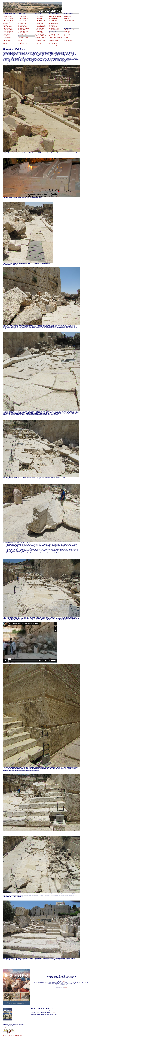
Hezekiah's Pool (67, 39)
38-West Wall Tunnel (40, 25)
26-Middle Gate (21, 32)
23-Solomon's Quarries (23, 28)
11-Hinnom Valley (7, 37)
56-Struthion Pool (53, 25)
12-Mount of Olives (7, 39)
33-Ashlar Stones (39, 16)
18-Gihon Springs (22, 20)
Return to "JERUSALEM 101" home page (12, 1035)
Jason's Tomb (67, 31)
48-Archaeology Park (40, 40)
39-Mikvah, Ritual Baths (40, 26)
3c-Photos (5, 23)
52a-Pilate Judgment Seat (55, 16)
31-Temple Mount (22, 42)
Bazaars (66, 37)
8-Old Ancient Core (7, 32)
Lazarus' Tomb (67, 32)
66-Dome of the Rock (54, 42)
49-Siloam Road (39, 42)
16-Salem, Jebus (22, 16)
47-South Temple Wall (40, 39)
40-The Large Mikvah (40, 28)
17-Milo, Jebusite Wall (23, 18)
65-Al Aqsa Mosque (53, 40)
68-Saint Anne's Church (69, 15)
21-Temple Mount (22, 25)
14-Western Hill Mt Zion (8, 42)
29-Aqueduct (21, 39)
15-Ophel (5, 43)
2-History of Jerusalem (8, 18)
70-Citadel (66, 18)
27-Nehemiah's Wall (22, 34)
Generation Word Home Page (13, 45)
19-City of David (21, 22)
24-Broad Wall (21, 29)
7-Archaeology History (8, 31)
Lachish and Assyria (68, 40)
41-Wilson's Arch (39, 29)
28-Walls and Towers (23, 37)
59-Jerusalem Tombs (54, 29)
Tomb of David (67, 34)
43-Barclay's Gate (39, 32)
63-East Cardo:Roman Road (55, 37)
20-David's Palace (22, 23)
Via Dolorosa (67, 35)
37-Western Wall (39, 23)
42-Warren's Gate (39, 31)
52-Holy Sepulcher (53, 18)
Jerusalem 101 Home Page (51, 45)
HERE (53, 1012)
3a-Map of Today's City (8, 20)
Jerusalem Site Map (31, 45)
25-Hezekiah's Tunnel (23, 31)
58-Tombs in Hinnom (54, 28)
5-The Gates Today (7, 28)
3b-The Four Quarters (8, 22)
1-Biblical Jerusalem (7, 16)
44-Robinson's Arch (39, 34)
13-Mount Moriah (7, 40)
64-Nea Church (52, 39)
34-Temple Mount (39, 18)
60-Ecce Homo (52, 32)
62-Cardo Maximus (53, 35)
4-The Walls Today (7, 26)
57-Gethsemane (53, 26)
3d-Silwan (5, 25)
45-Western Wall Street (40, 35)
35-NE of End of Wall (40, 20)
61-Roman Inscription (54, 34)
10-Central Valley (7, 35)
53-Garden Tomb (53, 20)
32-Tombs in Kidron (22, 43)
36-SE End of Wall (39, 22)
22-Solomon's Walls (22, 26)
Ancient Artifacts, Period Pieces (71, 42)
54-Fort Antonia (52, 22)
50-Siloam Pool (38, 43)
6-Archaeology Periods (8, 29)
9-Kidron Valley (6, 34)
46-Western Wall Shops (40, 37)
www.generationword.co (8, 1027)
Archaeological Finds (69, 29)
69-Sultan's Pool (67, 16)
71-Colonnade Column (69, 20)
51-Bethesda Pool (53, 15)
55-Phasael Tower (53, 23)
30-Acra (20, 40)
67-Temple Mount (53, 43)
